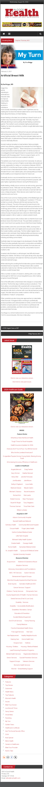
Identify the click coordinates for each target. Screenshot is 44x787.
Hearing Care (15, 639)
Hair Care (29, 632)
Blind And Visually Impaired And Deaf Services (22, 580)
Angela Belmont (16, 469)
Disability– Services (22, 602)
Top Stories (9, 685)
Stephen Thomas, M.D (22, 40)
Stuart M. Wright (15, 502)
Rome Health (12, 547)
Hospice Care (18, 643)
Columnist (4, 65)
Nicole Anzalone (29, 491)
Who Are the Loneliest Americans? (22, 452)
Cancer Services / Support (22, 587)
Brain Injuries (12, 584)
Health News (9, 692)
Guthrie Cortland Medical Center (22, 532)
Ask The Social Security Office (15, 731)
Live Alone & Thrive (11, 708)
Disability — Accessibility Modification (22, 606)
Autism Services (29, 573)
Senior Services (12, 657)
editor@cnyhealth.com (13, 778)
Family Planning (30, 621)
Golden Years (9, 724)
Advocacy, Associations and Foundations (22, 569)
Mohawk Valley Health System (22, 539)
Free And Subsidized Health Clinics (22, 628)
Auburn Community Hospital (22, 517)
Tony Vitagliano (28, 502)
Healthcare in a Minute (12, 728)
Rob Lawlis (27, 495)
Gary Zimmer (15, 473)
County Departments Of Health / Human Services (22, 595)
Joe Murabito (17, 480)
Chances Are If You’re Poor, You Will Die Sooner (22, 449)
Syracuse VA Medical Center (29, 550)
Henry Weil (14, 477)
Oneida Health (15, 543)
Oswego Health (28, 543)
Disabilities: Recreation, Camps (22, 609)
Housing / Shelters (12, 646)
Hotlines (27, 643)
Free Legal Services (17, 632)
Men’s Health (9, 741)
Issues (7, 701)
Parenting (8, 718)
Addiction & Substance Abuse (27, 562)
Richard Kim (17, 495)
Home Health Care (27, 639)
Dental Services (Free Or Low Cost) (22, 598)
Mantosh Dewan (16, 488)
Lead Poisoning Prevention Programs (22, 650)
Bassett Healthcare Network (22, 521)
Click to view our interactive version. (22, 378)
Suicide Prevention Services (28, 657)
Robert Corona (15, 499)
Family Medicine (22, 624)
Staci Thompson (28, 499)
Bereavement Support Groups (22, 576)
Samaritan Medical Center (27, 547)
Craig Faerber (28, 469)
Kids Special (9, 738)
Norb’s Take (9, 751)
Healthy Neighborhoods (29, 635)
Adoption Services (22, 565)
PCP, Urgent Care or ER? (11, 328)
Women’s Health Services (22, 665)
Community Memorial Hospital (28, 525)
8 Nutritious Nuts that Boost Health (22, 438)
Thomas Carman (15, 506)
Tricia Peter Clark (29, 506)
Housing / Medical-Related (29, 646)
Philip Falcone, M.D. (34, 334)
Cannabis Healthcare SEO (27, 584)
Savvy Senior (9, 711)
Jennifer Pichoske (26, 477)
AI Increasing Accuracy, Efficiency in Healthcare (22, 462)
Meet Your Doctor (11, 705)
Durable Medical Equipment (22, 617)
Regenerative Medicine (31, 654)
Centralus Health (10, 525)
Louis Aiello (29, 484)
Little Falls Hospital (22, 536)
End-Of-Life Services (15, 621)
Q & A (7, 734)
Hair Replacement (13, 635)
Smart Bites (9, 715)
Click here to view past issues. (22, 382)
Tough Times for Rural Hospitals (22, 441)
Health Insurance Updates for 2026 (22, 445)
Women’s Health (10, 698)
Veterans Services (28, 661)
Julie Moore (27, 480)
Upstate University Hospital (22, 554)
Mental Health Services (13, 654)
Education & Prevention (22, 613)
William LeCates (22, 510)
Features (8, 682)
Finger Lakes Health (28, 528)
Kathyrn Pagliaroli (17, 484)
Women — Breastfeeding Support (22, 669)
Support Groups (15, 661)
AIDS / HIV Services (15, 573)
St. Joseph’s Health (12, 550)
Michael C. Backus (15, 491)
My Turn (12, 65)
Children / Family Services (15, 591)
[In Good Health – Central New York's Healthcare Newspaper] (4, 33)
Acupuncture (11, 562)
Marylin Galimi (28, 488)
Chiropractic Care (31, 591)
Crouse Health (14, 528)
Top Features (9, 695)
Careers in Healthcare (12, 744)
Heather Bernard (27, 473)
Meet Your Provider (11, 747)
